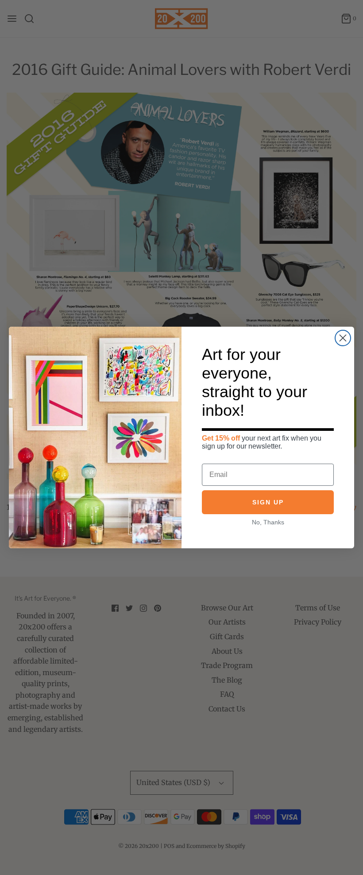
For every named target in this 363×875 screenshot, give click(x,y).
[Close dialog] (343, 338)
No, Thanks (268, 522)
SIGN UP (268, 502)
